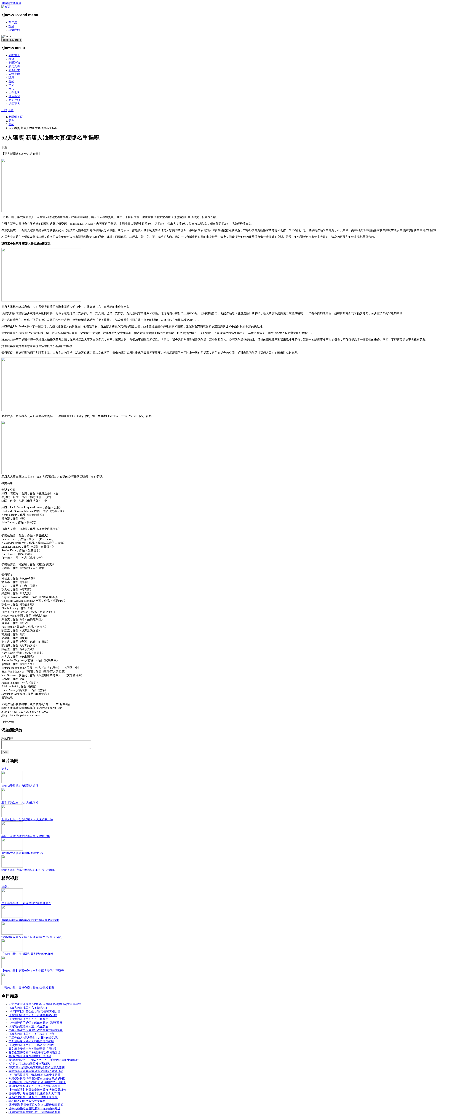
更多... (5, 768)
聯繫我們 (14, 29)
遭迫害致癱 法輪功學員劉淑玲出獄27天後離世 (37, 1082)
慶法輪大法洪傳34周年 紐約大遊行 (23, 853)
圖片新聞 (14, 96)
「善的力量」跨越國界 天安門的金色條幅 (27, 953)
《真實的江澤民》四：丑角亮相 (28, 1018)
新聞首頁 (14, 55)
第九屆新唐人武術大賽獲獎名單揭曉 (31, 1041)
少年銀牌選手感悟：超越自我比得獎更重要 (36, 1022)
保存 (5, 752)
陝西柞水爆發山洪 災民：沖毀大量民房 (33, 1097)
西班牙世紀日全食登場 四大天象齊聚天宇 (27, 819)
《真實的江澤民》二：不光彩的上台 (31, 1033)
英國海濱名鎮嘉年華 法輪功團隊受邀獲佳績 (36, 1071)
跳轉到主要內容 (11, 3)
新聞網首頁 (16, 116)
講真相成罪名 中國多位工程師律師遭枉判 (34, 1112)
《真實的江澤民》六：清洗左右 (28, 1007)
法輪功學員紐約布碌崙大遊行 (19, 785)
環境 (11, 77)
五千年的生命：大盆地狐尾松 (19, 802)
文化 (11, 85)
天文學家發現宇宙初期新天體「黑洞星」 (34, 1048)
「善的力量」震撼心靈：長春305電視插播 (27, 987)
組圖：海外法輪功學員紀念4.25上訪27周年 (28, 869)
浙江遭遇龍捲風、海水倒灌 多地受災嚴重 (34, 1074)
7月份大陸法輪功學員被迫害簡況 (29, 1063)
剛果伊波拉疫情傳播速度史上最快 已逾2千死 (37, 1078)
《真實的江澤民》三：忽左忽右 (28, 1026)
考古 (11, 88)
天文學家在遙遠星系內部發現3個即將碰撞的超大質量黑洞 (45, 1004)
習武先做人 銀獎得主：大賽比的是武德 (33, 1037)
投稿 (11, 26)
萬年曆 (13, 22)
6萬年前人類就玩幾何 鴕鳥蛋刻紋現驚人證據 (37, 1067)
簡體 (11, 110)
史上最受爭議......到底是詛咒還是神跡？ (26, 903)
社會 (11, 59)
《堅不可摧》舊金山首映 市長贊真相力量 (34, 1011)
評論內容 (7, 738)
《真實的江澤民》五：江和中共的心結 (33, 1015)
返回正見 (14, 103)
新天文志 (14, 66)
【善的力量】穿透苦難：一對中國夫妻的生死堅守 (32, 970)
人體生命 (14, 73)
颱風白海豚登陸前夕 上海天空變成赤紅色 (34, 1086)
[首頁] (5, 6)
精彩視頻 (14, 99)
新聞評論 (14, 62)
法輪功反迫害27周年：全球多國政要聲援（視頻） (32, 936)
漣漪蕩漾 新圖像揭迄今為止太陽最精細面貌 (36, 1104)
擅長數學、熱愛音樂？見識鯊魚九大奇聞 (34, 1093)
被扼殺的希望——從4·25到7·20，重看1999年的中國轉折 (44, 1059)
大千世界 (14, 92)
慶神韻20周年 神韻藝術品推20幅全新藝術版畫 (30, 920)
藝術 (11, 81)
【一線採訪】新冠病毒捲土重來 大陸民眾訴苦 (37, 1089)
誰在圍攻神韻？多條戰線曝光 (27, 1100)
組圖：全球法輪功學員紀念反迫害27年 (25, 836)
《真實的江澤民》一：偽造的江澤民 (31, 1045)
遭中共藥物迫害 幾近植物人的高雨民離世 (34, 1108)
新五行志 (14, 70)
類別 (11, 120)
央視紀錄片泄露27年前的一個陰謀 (30, 1056)
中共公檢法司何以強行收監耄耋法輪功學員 (36, 1030)
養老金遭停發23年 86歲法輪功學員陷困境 (34, 1052)
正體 (4, 110)
